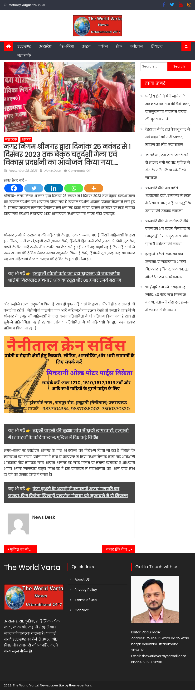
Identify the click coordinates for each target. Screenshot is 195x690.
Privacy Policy (86, 589)
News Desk (52, 170)
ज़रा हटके (24, 55)
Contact (82, 610)
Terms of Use (86, 599)
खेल (119, 46)
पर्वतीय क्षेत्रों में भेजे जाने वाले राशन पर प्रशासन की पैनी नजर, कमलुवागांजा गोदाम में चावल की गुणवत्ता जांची (167, 108)
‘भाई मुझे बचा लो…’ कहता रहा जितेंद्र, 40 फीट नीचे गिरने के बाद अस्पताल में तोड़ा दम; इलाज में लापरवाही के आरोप (167, 298)
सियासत (156, 46)
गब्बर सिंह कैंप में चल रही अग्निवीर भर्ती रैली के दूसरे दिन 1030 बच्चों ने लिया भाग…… (120, 549)
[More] (93, 188)
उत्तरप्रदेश (45, 46)
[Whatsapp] (73, 188)
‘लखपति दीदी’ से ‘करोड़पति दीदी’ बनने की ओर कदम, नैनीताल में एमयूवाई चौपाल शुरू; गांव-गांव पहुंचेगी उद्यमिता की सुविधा (167, 232)
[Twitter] (33, 188)
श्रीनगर (26, 139)
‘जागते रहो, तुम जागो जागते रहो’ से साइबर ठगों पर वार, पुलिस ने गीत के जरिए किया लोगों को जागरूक (167, 166)
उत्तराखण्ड (24, 46)
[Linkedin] (53, 188)
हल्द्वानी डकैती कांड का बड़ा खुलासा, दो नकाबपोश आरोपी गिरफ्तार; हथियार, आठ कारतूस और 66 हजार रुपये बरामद (167, 265)
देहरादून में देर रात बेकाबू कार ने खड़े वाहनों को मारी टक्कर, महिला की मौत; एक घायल (167, 137)
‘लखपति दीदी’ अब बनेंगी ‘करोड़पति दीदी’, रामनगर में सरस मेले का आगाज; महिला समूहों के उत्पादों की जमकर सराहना (168, 199)
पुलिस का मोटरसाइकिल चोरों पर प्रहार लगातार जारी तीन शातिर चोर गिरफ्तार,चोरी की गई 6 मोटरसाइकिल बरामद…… (23, 549)
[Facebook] (13, 188)
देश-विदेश (67, 46)
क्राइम (86, 46)
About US (82, 579)
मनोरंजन (136, 46)
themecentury (80, 685)
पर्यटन (103, 46)
